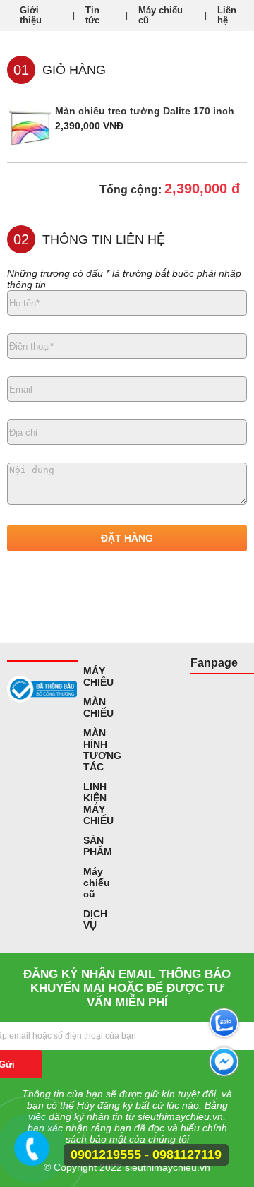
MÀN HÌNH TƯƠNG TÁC (102, 750)
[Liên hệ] (35, 1154)
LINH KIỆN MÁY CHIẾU (98, 803)
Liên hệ (226, 15)
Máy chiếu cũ (160, 15)
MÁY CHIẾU (98, 676)
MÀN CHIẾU (98, 707)
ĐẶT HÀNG (127, 538)
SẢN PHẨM (97, 846)
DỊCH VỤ (95, 919)
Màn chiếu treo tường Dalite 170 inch (144, 111)
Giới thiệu (31, 15)
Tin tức (92, 15)
